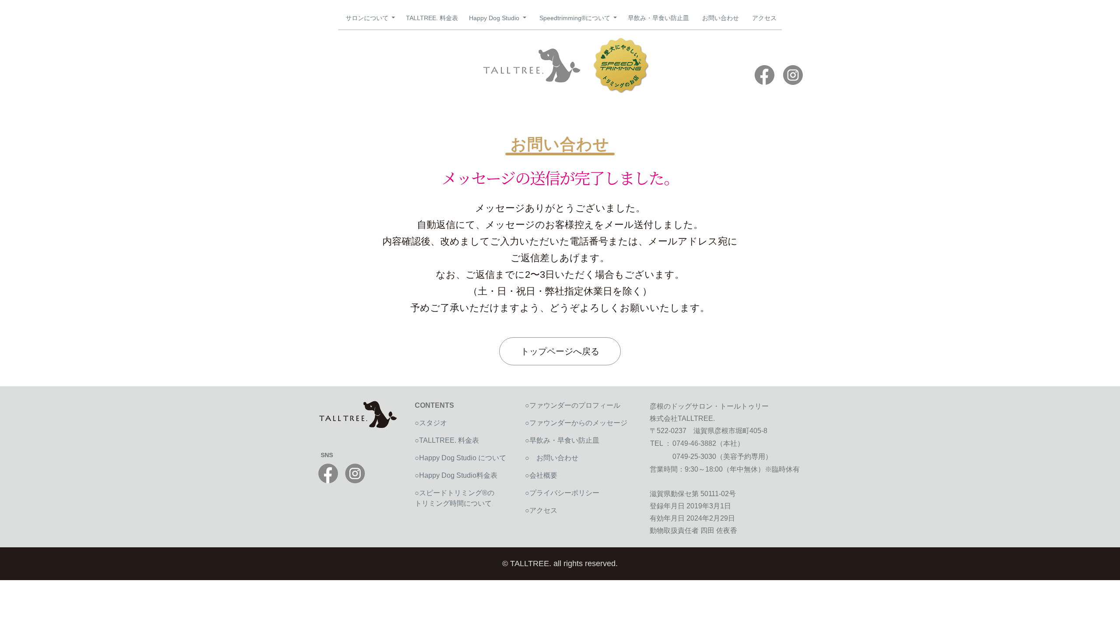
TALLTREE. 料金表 (432, 17)
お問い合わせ (720, 17)
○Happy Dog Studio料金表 (456, 475)
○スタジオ (431, 423)
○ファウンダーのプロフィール (572, 405)
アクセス (764, 17)
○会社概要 (541, 475)
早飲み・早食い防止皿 (658, 17)
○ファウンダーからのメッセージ (576, 423)
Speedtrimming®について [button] (575, 17)
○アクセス (541, 510)
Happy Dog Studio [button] (495, 17)
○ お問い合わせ (555, 458)
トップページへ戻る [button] (560, 351)
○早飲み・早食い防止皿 (562, 440)
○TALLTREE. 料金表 (447, 440)
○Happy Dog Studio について (460, 458)
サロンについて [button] (368, 17)
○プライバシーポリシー (562, 493)
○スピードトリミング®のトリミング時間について (454, 498)
